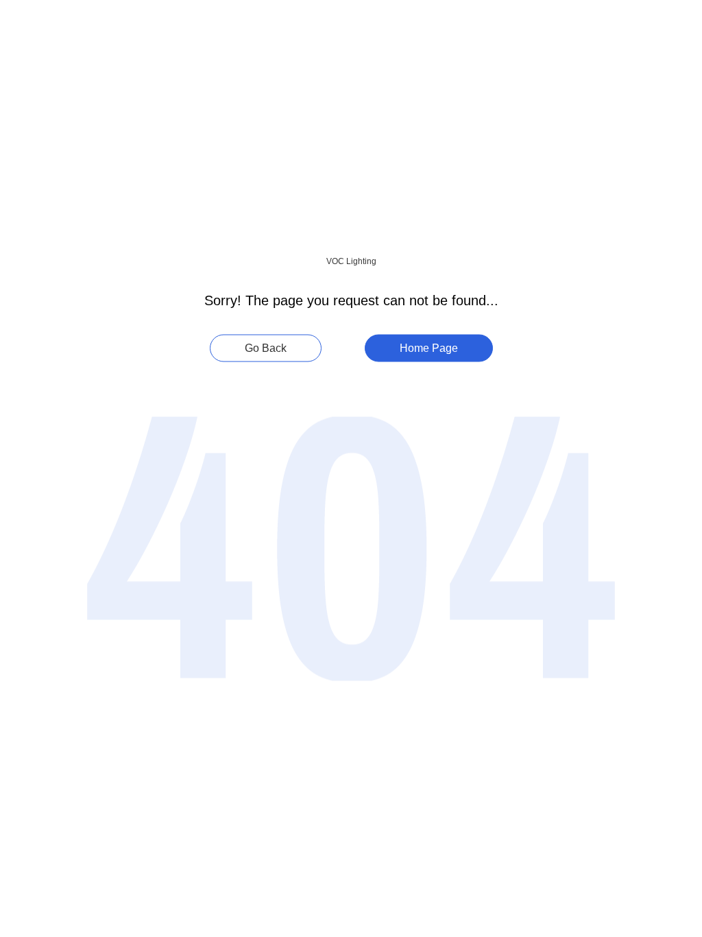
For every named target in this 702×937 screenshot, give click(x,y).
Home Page (429, 348)
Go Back (266, 348)
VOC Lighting (351, 261)
